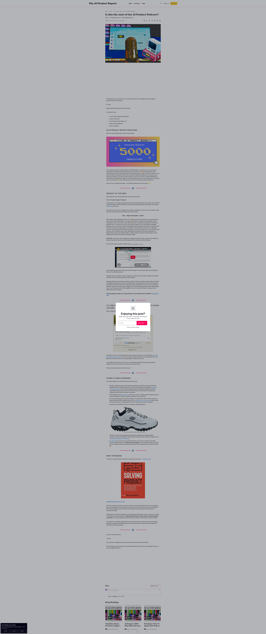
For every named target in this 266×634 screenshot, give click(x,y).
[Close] (149, 304)
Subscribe (141, 323)
